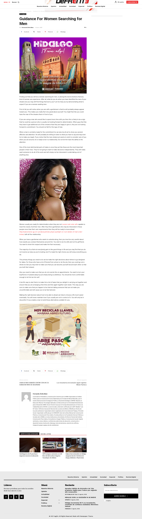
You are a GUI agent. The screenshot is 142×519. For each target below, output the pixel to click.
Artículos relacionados (29, 434)
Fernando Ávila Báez (28, 27)
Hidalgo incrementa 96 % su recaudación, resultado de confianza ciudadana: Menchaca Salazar (81, 504)
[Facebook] (6, 497)
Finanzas (68, 508)
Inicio (20, 11)
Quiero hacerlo (120, 496)
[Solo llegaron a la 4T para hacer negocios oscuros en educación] (29, 445)
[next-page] (24, 461)
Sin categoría (27, 11)
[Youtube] (22, 497)
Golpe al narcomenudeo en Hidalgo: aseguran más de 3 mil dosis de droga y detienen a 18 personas (76, 456)
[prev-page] (20, 461)
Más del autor (45, 434)
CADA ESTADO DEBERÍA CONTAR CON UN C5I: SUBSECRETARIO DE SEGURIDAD (34, 384)
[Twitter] (16, 497)
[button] (16, 2)
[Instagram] (11, 497)
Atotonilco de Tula (71, 494)
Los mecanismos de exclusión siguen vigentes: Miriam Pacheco (72, 384)
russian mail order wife (70, 224)
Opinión (67, 500)
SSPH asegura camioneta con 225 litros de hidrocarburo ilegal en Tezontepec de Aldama (52, 456)
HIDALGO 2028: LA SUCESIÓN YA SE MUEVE (80, 497)
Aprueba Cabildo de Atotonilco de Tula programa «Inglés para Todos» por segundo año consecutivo (81, 490)
